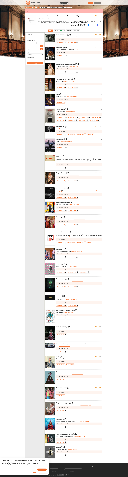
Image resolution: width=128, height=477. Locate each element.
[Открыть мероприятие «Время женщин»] (50, 333)
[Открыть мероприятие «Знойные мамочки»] (50, 207)
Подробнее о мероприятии (79, 36)
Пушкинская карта (31, 57)
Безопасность (73, 471)
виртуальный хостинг (75, 475)
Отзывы (56, 30)
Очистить (35, 63)
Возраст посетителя (31, 52)
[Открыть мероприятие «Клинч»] (50, 158)
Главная (27, 7)
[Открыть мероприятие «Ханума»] (50, 222)
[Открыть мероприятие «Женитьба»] (50, 424)
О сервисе (93, 466)
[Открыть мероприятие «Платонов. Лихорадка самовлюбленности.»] (50, 345)
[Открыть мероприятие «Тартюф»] (50, 452)
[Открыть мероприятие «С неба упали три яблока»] (50, 84)
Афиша (50, 30)
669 (61, 30)
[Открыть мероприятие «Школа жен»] (50, 269)
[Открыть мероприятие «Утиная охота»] (50, 129)
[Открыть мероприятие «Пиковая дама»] (50, 285)
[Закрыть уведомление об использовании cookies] (47, 460)
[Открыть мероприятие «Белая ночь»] (50, 145)
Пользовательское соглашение (73, 466)
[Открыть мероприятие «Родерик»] (50, 377)
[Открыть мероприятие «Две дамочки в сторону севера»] (50, 316)
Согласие (34, 472)
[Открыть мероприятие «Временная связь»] (50, 38)
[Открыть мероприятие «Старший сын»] (50, 178)
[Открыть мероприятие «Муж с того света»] (50, 393)
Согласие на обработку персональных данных (73, 469)
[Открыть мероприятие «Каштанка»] (50, 54)
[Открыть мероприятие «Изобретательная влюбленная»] (50, 69)
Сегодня (29, 43)
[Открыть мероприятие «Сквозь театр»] (50, 116)
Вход (91, 3)
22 (64, 30)
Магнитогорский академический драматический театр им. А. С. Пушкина (60, 16)
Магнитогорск (35, 7)
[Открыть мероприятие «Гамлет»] (50, 298)
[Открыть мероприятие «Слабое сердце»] (50, 193)
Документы (54, 471)
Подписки (69, 30)
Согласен (42, 469)
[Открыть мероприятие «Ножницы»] (50, 254)
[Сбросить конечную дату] (41, 49)
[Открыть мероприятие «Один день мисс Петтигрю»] (50, 438)
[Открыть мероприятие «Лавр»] (50, 99)
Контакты (54, 469)
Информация (76, 30)
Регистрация (97, 3)
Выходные (40, 43)
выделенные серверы (75, 474)
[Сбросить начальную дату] (41, 46)
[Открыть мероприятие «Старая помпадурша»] (50, 409)
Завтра (34, 43)
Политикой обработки (43, 473)
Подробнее (4, 466)
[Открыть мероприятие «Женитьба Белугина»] (50, 238)
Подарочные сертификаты (54, 466)
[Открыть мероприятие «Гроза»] (50, 362)
